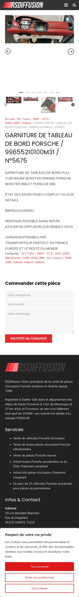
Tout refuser (39, 588)
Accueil (9, 119)
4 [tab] (39, 94)
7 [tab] (58, 94)
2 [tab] (27, 94)
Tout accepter (39, 566)
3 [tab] (33, 94)
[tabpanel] (39, 29)
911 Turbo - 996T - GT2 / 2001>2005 (45, 253)
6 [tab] (52, 94)
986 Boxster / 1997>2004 (21, 257)
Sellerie (27, 123)
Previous (6, 105)
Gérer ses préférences (39, 577)
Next (73, 105)
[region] (39, 562)
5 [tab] (46, 94)
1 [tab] (21, 94)
